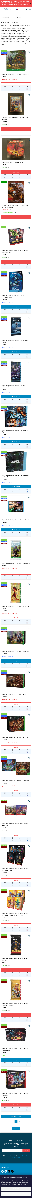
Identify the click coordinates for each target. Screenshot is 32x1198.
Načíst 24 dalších (16, 1116)
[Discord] (12, 1171)
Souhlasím (16, 1194)
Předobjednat (16, 307)
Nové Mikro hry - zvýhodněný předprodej (13, 1)
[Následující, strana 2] (16, 1121)
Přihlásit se (26, 1150)
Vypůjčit (16, 217)
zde (22, 1181)
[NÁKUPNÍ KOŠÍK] (30, 10)
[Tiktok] (9, 1171)
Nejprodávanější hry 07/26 (11, 4)
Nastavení (16, 1188)
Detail (16, 84)
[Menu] (2, 9)
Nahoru (16, 1129)
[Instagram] (6, 1171)
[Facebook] (2, 1171)
